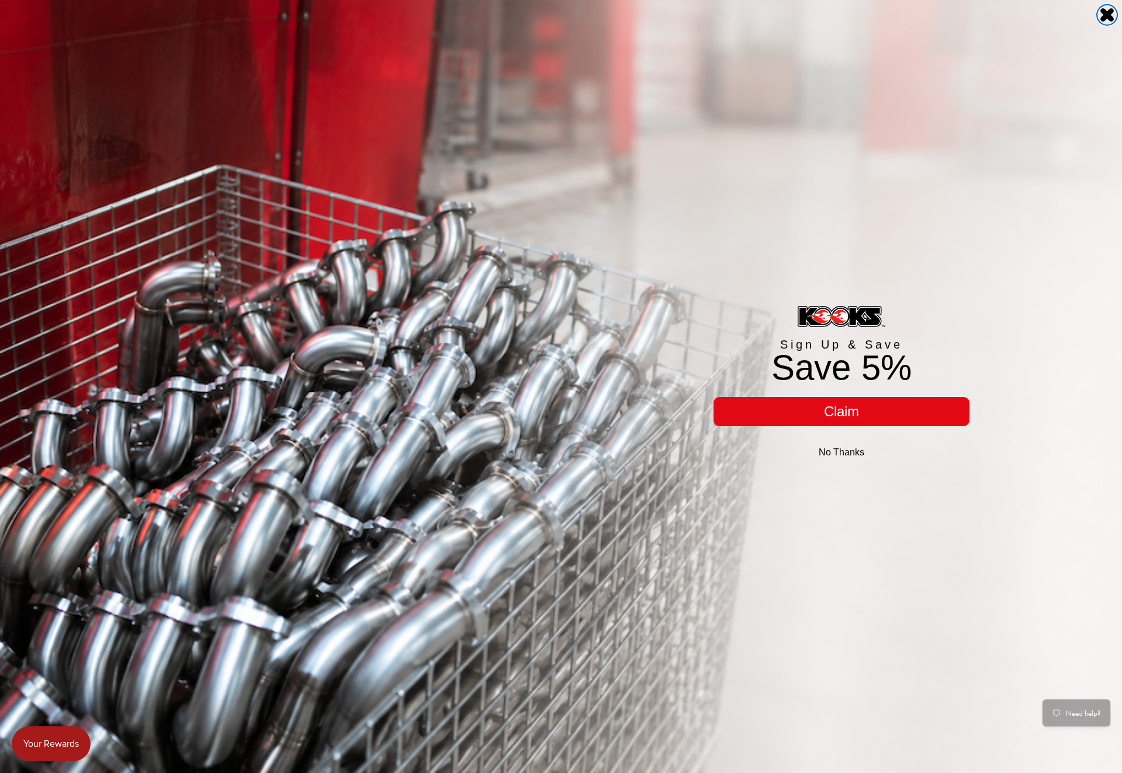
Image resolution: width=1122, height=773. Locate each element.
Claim (841, 411)
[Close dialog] (1107, 15)
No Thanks (841, 452)
